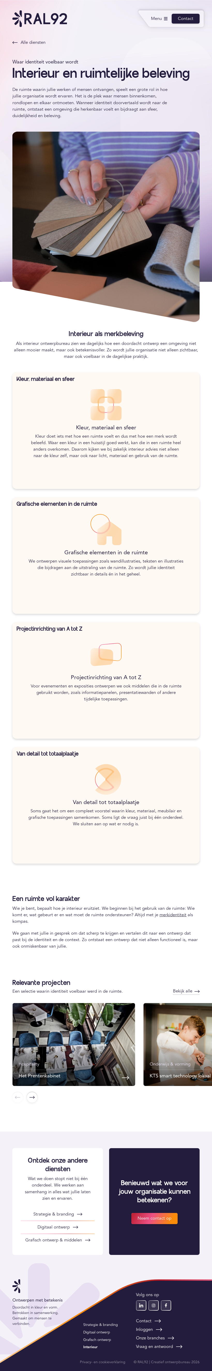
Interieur (90, 1347)
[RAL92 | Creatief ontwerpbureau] (39, 18)
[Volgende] (32, 1097)
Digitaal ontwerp (96, 1332)
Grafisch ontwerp (97, 1339)
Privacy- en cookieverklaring (102, 1362)
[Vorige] (17, 1097)
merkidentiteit (173, 915)
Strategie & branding (100, 1324)
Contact (185, 18)
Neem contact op (154, 1218)
